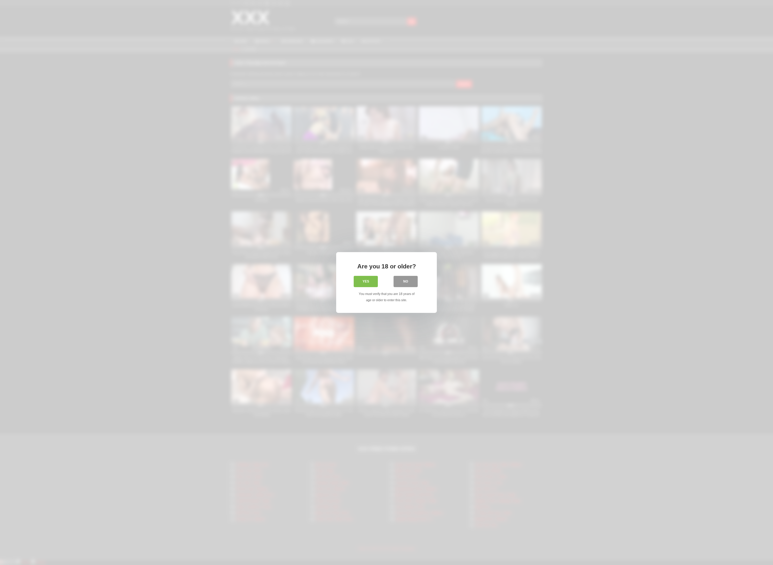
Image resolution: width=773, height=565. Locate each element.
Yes (366, 281)
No (405, 281)
